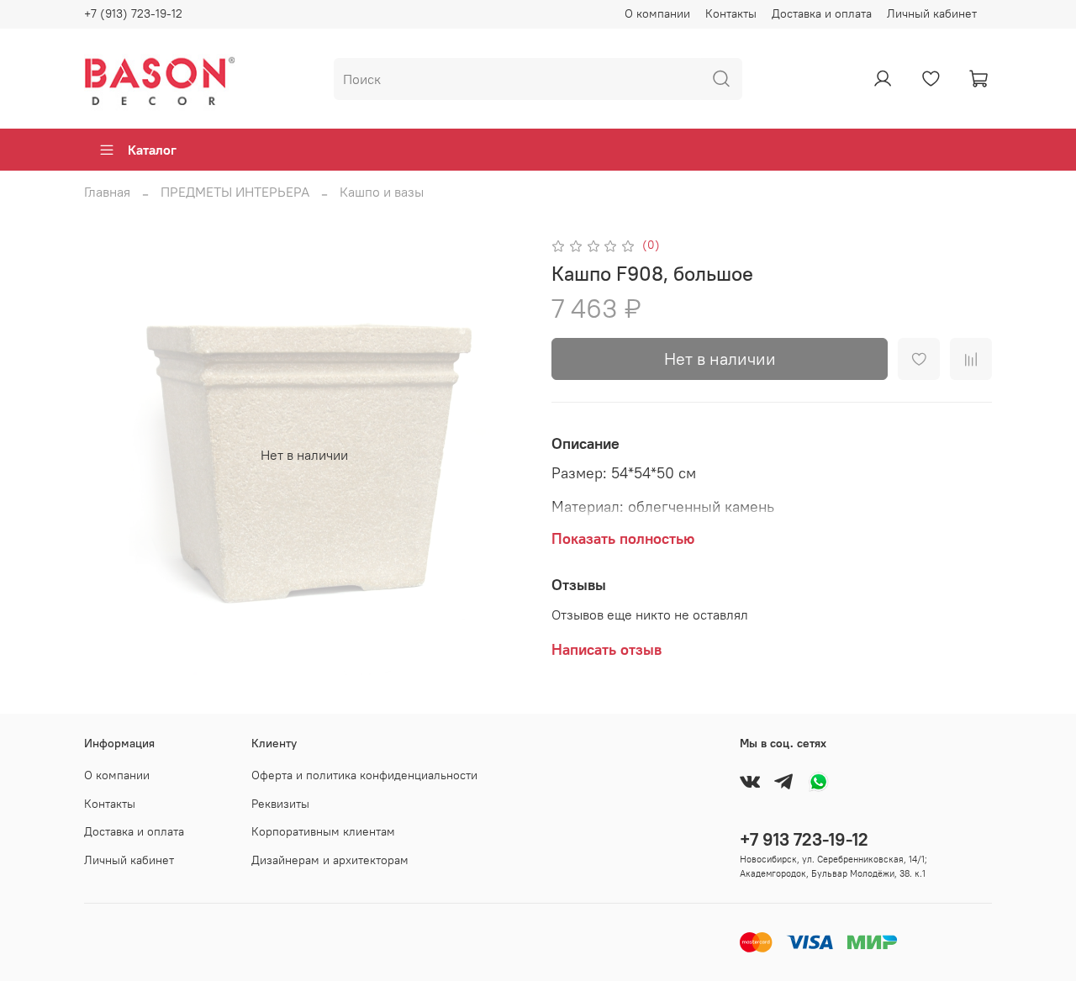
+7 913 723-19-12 (804, 839)
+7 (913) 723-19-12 (133, 13)
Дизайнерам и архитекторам (330, 860)
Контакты (731, 13)
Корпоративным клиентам (323, 831)
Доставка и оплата (822, 13)
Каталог (152, 149)
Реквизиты (280, 803)
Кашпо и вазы (382, 191)
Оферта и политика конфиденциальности (364, 775)
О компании (657, 13)
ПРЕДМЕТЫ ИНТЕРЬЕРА (235, 191)
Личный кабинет (932, 13)
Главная (107, 191)
